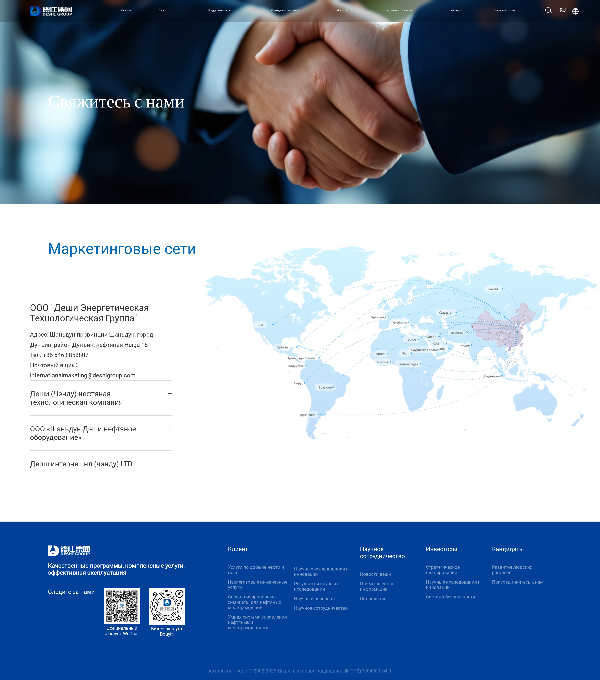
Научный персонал (314, 598)
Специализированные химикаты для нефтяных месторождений (254, 602)
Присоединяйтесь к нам (518, 582)
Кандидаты (508, 548)
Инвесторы (441, 548)
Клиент (238, 548)
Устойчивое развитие (399, 10)
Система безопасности (450, 597)
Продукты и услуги (219, 10)
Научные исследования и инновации (321, 571)
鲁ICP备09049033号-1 (368, 671)
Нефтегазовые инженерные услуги (257, 584)
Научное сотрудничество (321, 608)
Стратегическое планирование (443, 570)
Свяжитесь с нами (504, 10)
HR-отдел (456, 10)
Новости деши (375, 574)
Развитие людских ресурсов (512, 570)
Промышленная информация (377, 586)
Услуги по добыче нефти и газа (256, 570)
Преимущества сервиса (285, 10)
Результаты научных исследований (316, 586)
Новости (342, 10)
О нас (162, 10)
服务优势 (306, 550)
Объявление (373, 598)
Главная (126, 10)
